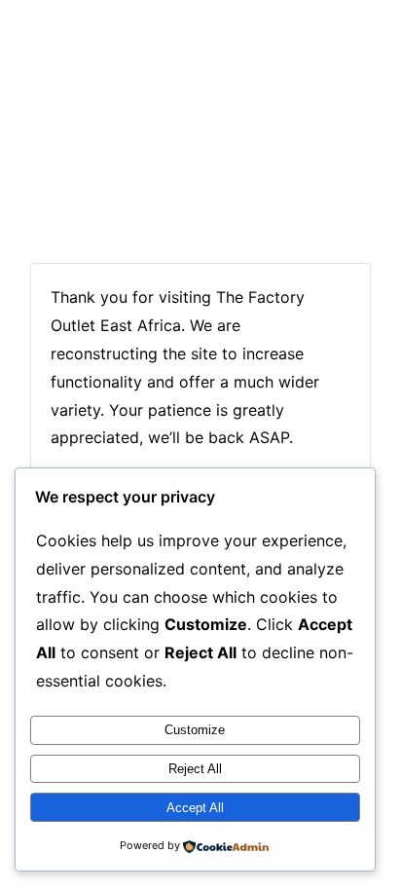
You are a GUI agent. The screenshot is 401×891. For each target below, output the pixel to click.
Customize (194, 730)
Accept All (195, 807)
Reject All (195, 768)
